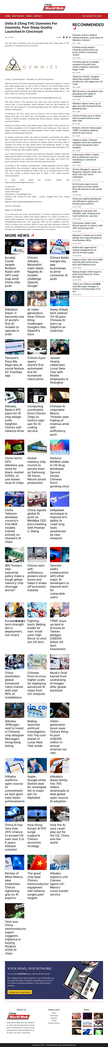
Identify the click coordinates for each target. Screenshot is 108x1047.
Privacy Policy (54, 1023)
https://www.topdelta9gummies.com (46, 98)
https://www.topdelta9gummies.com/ (27, 202)
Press (54, 1013)
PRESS (29, 16)
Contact (54, 1018)
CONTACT (37, 16)
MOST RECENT (18, 16)
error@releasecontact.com (15, 222)
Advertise (54, 1016)
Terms (54, 1021)
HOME (7, 16)
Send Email (14, 192)
